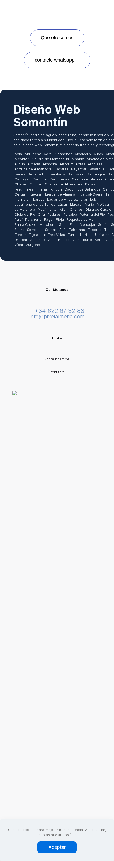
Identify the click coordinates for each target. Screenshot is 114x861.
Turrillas (86, 234)
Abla (18, 154)
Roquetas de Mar (81, 219)
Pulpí (19, 219)
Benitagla (57, 174)
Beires (20, 174)
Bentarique (96, 174)
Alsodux (66, 164)
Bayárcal (78, 169)
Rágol (48, 219)
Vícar (19, 245)
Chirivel (21, 184)
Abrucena (33, 154)
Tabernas (77, 229)
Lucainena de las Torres (35, 204)
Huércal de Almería (59, 194)
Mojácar (103, 204)
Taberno (94, 229)
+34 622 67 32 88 (59, 310)
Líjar (84, 199)
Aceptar (57, 847)
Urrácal (21, 239)
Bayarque (97, 169)
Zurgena (33, 245)
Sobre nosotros (57, 359)
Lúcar (62, 204)
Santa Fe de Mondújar (77, 224)
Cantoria (39, 179)
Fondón (56, 189)
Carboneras (59, 179)
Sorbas (51, 229)
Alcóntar (22, 159)
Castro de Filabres (87, 179)
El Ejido (104, 184)
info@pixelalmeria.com (57, 316)
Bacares (61, 169)
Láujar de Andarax (62, 199)
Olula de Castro (98, 209)
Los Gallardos (88, 189)
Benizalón (76, 174)
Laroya (39, 199)
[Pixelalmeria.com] (57, 8)
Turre (72, 234)
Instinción (22, 199)
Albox (98, 154)
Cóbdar (36, 184)
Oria (41, 214)
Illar (108, 194)
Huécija (34, 194)
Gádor (69, 189)
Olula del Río (25, 214)
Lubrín (95, 199)
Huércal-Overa (90, 194)
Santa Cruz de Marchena (35, 224)
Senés (103, 224)
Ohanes (76, 209)
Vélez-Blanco (58, 239)
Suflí (62, 229)
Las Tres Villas (53, 234)
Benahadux (37, 174)
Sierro (19, 229)
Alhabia (78, 159)
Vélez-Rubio (82, 239)
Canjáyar (22, 179)
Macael (76, 204)
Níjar (63, 209)
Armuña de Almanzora (33, 169)
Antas (80, 164)
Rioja (60, 219)
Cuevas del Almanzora (63, 184)
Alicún (20, 164)
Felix (18, 189)
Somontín (34, 229)
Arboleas (95, 164)
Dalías (90, 184)
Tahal (108, 229)
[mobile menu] (106, 10)
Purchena (33, 219)
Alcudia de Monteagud (50, 159)
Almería (34, 164)
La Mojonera (25, 209)
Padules (54, 214)
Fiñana (41, 189)
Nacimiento (47, 209)
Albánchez (63, 154)
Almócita (50, 164)
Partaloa (70, 214)
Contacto (57, 372)
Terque (21, 234)
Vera (99, 239)
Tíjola (33, 234)
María (89, 204)
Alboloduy (83, 154)
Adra (48, 154)
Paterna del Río (92, 214)
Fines (28, 189)
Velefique (37, 239)
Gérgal (20, 194)
